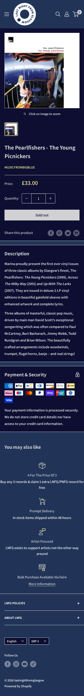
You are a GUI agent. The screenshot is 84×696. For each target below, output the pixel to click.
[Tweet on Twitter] (68, 232)
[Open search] (58, 14)
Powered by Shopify (18, 686)
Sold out (42, 215)
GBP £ (35, 641)
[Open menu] (6, 14)
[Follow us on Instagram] (16, 664)
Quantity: (11, 198)
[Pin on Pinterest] (59, 232)
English (12, 641)
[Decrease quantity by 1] (26, 198)
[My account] (67, 14)
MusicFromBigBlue (19, 167)
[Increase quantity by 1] (50, 198)
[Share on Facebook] (51, 232)
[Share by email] (76, 232)
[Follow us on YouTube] (25, 664)
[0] (76, 14)
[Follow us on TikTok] (33, 664)
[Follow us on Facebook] (7, 664)
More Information (42, 583)
